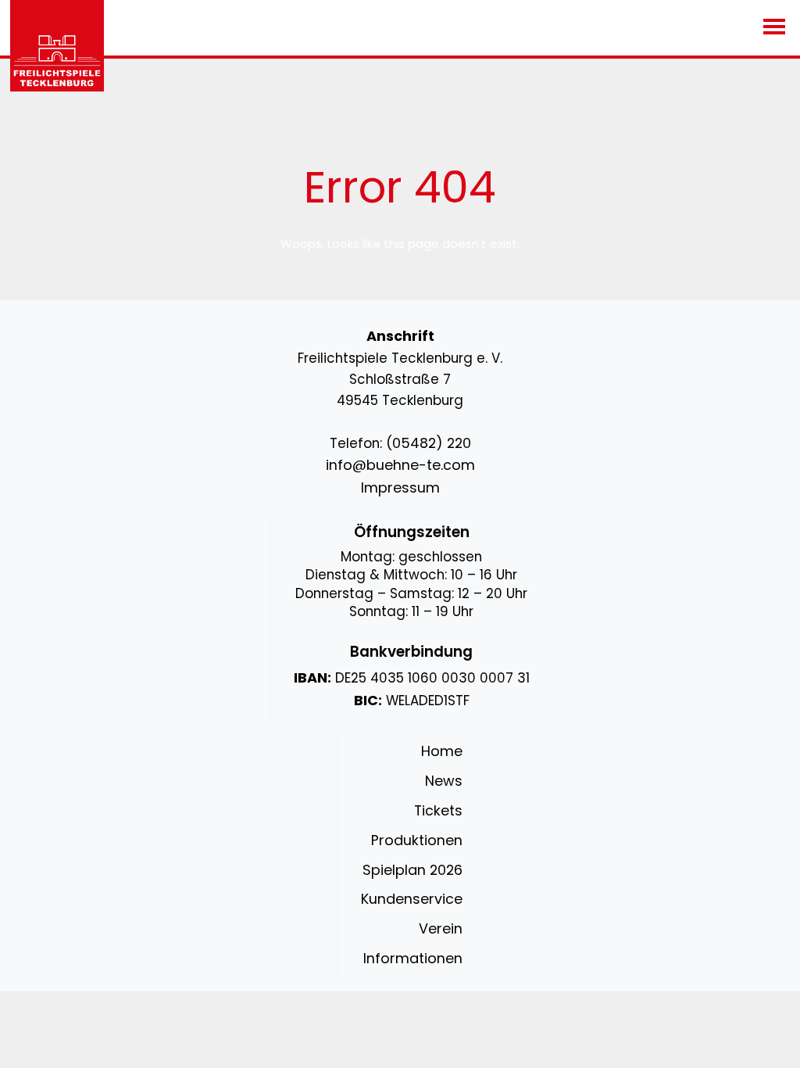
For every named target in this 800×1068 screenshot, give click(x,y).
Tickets (438, 810)
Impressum (400, 487)
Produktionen (416, 840)
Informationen (412, 958)
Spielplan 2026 (412, 870)
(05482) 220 (428, 443)
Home (441, 751)
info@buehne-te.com (400, 465)
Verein (440, 928)
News (443, 780)
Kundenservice (411, 899)
